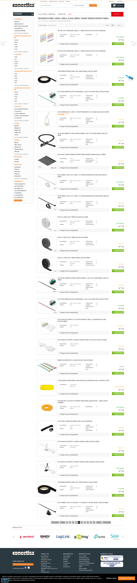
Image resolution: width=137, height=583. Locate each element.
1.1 (16, 47)
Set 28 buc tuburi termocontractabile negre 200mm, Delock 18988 (82, 154)
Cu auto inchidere (20, 113)
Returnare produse (84, 561)
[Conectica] (24, 553)
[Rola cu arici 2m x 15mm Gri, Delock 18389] (47, 244)
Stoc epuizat (19, 197)
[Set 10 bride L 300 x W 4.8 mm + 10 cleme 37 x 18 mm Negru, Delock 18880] (47, 509)
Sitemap (65, 560)
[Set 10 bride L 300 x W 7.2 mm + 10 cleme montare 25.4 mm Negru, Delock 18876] (47, 203)
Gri (16, 135)
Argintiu (18, 130)
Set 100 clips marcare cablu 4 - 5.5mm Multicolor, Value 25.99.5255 (81, 51)
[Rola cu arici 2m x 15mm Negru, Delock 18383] (47, 264)
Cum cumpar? (43, 1)
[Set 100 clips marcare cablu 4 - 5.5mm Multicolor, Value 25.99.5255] (47, 58)
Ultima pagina (106, 522)
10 (94, 522)
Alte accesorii (45, 21)
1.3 (16, 49)
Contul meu (44, 561)
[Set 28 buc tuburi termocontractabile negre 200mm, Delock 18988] (47, 161)
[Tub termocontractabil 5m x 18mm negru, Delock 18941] (47, 489)
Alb (17, 126)
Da (17, 159)
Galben (17, 132)
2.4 (16, 61)
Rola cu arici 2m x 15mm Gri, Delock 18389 (73, 237)
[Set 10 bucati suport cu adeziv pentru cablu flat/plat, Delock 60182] (47, 347)
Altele (17, 22)
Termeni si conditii (84, 565)
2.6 (16, 66)
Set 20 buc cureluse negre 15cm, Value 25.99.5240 (75, 421)
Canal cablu (18, 28)
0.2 (16, 97)
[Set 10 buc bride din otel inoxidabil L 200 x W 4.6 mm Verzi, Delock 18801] (47, 98)
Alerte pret (44, 565)
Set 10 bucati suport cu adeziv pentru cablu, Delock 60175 (78, 441)
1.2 (16, 57)
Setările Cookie (45, 572)
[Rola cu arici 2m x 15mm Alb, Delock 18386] (47, 224)
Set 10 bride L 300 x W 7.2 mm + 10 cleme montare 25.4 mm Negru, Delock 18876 (83, 197)
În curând (18, 193)
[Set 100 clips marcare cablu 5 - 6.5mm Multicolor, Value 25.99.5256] (47, 37)
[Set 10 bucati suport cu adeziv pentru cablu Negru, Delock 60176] (47, 469)
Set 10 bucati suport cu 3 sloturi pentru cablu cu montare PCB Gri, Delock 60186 (82, 320)
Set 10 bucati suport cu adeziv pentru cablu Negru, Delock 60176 (81, 462)
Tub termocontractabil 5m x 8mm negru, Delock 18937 (77, 71)
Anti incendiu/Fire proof (21, 109)
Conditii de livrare (53, 1)
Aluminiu (18, 147)
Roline (17, 172)
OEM (17, 169)
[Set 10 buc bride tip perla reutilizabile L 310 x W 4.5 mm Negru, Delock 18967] (47, 140)
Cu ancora (18, 111)
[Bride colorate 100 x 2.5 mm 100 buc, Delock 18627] (47, 367)
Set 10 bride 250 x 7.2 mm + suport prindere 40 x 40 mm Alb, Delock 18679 (83, 112)
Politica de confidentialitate (86, 563)
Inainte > (99, 522)
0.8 (16, 42)
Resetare (18, 200)
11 (16, 83)
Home (39, 21)
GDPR (42, 570)
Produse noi (62, 14)
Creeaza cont (44, 558)
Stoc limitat (19, 186)
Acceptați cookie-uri (127, 578)
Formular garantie (46, 567)
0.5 (16, 40)
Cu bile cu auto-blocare (22, 116)
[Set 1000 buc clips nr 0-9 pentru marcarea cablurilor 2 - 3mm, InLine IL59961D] (47, 408)
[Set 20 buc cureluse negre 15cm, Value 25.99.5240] (47, 428)
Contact (67, 1)
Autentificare (44, 556)
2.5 (16, 64)
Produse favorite (45, 563)
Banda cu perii (19, 24)
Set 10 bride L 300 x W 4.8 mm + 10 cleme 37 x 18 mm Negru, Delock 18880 (83, 502)
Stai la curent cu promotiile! (46, 14)
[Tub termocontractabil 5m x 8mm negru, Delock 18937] (47, 78)
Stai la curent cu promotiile (23, 564)
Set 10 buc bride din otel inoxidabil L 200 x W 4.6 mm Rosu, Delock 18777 (83, 299)
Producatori (66, 567)
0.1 (16, 94)
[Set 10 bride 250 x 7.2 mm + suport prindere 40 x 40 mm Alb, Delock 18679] (47, 119)
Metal (17, 151)
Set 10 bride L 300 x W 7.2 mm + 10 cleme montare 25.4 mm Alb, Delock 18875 (82, 176)
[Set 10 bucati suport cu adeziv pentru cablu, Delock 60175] (47, 448)
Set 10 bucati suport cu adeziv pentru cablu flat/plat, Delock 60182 (82, 340)
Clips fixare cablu (20, 31)
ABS (16, 143)
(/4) (69, 44)
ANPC (80, 567)
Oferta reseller (83, 569)
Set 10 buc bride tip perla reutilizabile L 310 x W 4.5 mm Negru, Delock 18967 (82, 134)
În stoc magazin (20, 184)
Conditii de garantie (84, 560)
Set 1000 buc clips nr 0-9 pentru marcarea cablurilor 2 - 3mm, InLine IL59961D (83, 402)
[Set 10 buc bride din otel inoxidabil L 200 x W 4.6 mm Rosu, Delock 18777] (47, 306)
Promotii (117, 14)
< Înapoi (62, 522)
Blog (69, 14)
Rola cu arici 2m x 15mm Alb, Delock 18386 (73, 217)
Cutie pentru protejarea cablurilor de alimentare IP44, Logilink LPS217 (83, 380)
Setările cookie (111, 578)
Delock (18, 176)
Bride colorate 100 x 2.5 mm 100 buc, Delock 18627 (75, 360)
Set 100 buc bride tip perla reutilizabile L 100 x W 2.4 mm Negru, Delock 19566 (83, 279)
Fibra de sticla (19, 149)
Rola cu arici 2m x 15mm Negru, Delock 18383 (74, 258)
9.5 (16, 78)
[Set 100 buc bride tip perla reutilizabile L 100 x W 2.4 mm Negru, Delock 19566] (47, 285)
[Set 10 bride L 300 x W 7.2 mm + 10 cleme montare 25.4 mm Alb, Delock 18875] (47, 182)
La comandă (19, 195)
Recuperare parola (46, 560)
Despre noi (61, 1)
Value (17, 174)
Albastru (18, 128)
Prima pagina (55, 522)
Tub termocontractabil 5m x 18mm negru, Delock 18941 (78, 482)
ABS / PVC (18, 145)
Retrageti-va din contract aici (49, 569)
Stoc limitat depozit (20, 191)
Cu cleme (18, 118)
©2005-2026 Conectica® (85, 570)
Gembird (18, 167)
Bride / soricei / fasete (21, 26)
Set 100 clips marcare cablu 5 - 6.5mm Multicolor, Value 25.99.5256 (81, 30)
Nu (17, 162)
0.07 (16, 92)
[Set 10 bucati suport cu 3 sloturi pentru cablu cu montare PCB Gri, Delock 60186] (47, 326)
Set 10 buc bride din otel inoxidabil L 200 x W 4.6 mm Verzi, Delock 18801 (83, 92)
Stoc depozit (19, 188)
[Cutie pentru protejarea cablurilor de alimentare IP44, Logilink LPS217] (47, 387)
